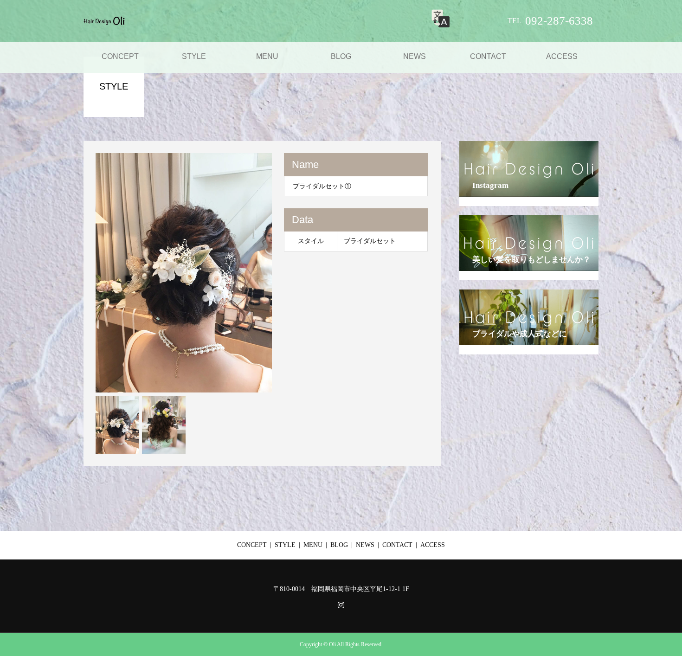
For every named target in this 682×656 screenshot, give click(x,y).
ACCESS (562, 56)
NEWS (414, 56)
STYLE (194, 56)
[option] (184, 272)
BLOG (341, 56)
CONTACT (488, 56)
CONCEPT (120, 56)
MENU (267, 56)
